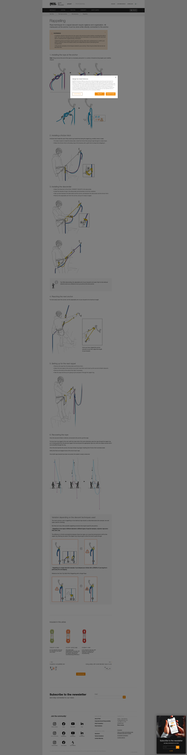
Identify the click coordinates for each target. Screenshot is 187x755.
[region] (94, 87)
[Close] (115, 77)
